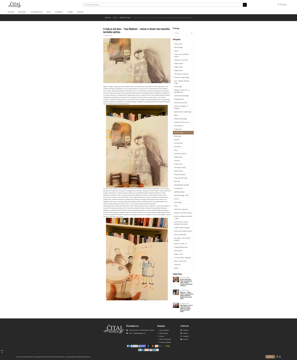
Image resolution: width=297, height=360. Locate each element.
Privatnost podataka (165, 342)
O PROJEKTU (59, 12)
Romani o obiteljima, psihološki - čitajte (183, 217)
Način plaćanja (163, 333)
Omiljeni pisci (178, 129)
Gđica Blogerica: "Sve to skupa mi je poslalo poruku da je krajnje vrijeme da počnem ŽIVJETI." (186, 308)
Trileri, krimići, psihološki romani (181, 55)
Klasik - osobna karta (180, 261)
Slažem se (270, 356)
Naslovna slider (178, 171)
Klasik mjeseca (178, 250)
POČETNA (11, 12)
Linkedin (185, 333)
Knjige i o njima (178, 254)
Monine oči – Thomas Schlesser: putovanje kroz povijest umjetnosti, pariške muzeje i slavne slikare (186, 295)
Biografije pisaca (179, 99)
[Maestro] (152, 346)
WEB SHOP (22, 12)
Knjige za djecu (178, 67)
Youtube (185, 339)
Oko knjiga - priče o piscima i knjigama (182, 239)
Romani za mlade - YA (180, 244)
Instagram (186, 336)
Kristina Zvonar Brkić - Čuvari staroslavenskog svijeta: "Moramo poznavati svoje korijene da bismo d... (186, 282)
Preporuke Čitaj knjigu (180, 178)
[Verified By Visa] (151, 350)
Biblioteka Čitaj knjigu (180, 119)
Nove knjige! (177, 202)
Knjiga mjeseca (178, 70)
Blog (115, 17)
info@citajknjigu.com (139, 333)
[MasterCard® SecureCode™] (146, 350)
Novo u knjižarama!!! (180, 234)
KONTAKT (80, 12)
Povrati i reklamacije (165, 339)
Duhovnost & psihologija (181, 96)
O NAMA (70, 12)
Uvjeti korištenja (164, 330)
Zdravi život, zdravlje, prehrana (183, 231)
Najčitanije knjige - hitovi (181, 195)
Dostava (161, 336)
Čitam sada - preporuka (181, 209)
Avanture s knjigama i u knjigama (181, 107)
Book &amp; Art (178, 126)
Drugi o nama (178, 164)
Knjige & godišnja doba (180, 247)
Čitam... (176, 206)
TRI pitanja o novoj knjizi (181, 74)
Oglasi (176, 115)
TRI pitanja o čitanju (180, 167)
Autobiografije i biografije (181, 185)
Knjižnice (176, 139)
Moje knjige (177, 136)
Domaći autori (178, 44)
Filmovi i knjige (178, 47)
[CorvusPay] (164, 346)
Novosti (176, 199)
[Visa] (142, 346)
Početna (108, 17)
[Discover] (157, 346)
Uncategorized (178, 188)
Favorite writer (178, 143)
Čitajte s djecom (178, 63)
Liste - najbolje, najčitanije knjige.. (181, 82)
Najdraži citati (178, 157)
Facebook (186, 330)
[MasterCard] (148, 346)
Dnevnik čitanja (124, 17)
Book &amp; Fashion (180, 153)
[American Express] (128, 346)
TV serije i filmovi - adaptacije (182, 257)
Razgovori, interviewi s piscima (183, 213)
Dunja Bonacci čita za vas (181, 122)
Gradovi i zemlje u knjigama (182, 227)
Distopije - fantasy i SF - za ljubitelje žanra (181, 91)
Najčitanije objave (179, 192)
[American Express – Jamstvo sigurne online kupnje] (141, 350)
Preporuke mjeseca (179, 174)
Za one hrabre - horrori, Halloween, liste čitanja (181, 223)
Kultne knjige (178, 86)
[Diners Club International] (134, 346)
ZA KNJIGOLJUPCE (36, 12)
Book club (177, 181)
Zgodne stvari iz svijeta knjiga (182, 112)
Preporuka (177, 264)
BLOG (49, 12)
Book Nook (177, 146)
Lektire (176, 51)
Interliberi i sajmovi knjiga (181, 77)
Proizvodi (177, 160)
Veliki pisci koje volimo (180, 102)
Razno (176, 150)
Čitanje (176, 268)
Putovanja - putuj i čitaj (181, 60)
